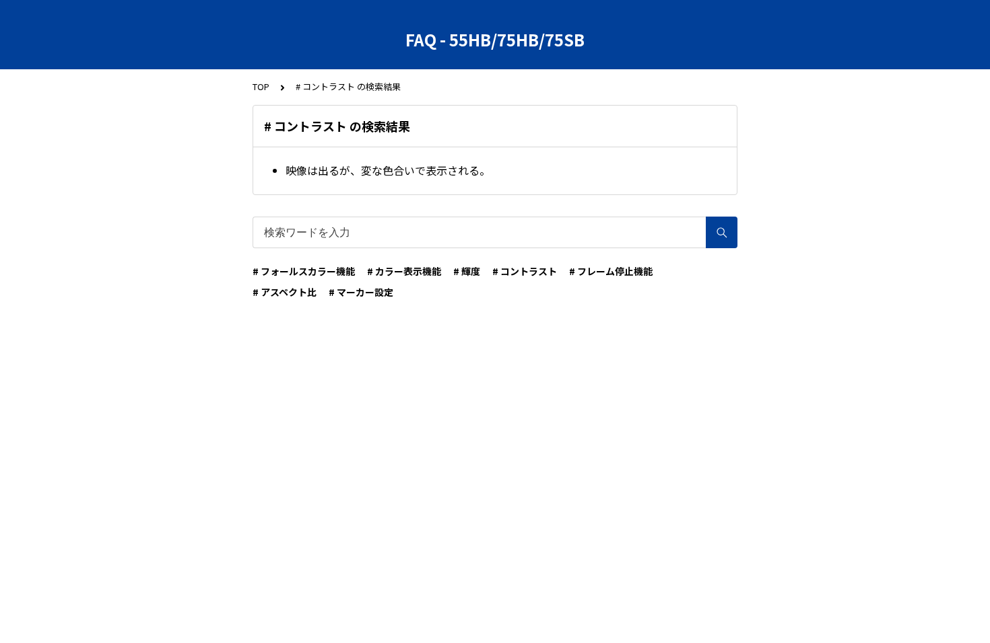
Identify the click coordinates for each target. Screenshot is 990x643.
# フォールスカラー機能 (304, 271)
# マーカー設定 (361, 292)
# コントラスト (524, 271)
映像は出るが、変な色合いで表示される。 (388, 170)
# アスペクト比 (285, 292)
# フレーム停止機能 (611, 271)
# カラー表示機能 (404, 271)
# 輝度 (466, 271)
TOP (261, 86)
